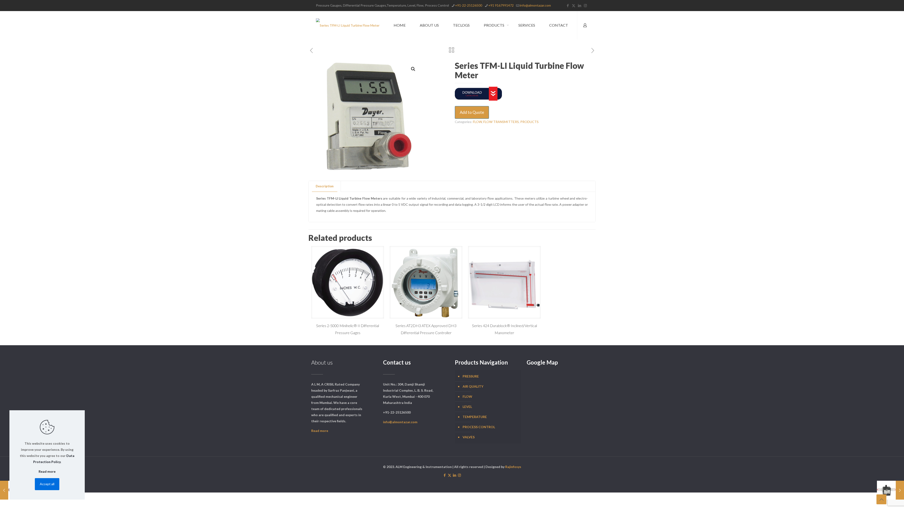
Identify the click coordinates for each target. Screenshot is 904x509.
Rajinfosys (513, 467)
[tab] (325, 186)
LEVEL (467, 407)
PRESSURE (471, 376)
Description (325, 186)
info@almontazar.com (535, 5)
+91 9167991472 (501, 5)
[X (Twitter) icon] (573, 5)
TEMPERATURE (475, 417)
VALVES (469, 437)
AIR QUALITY (473, 386)
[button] (413, 69)
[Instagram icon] (585, 5)
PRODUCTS (529, 122)
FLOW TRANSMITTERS (501, 122)
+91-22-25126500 (468, 5)
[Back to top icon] (881, 499)
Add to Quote (472, 112)
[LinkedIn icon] (579, 5)
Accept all (47, 484)
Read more (319, 431)
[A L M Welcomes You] (347, 25)
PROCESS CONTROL (479, 427)
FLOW (477, 122)
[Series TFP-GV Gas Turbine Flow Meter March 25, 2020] (890, 490)
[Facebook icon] (567, 5)
